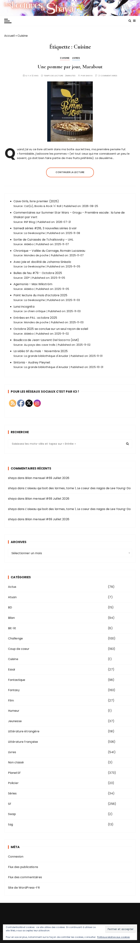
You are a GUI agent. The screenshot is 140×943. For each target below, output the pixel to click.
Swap (12, 814)
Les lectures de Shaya (70, 8)
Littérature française (23, 742)
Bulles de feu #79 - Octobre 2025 (37, 273)
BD (10, 607)
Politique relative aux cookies (113, 937)
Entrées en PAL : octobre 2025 (35, 318)
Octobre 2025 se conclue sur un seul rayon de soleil (50, 329)
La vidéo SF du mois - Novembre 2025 (40, 351)
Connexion (15, 856)
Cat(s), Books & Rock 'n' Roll (42, 206)
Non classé (16, 762)
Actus (12, 587)
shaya (89, 76)
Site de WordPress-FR (24, 888)
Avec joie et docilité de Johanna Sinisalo (42, 262)
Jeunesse (15, 721)
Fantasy (14, 690)
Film (11, 700)
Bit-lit (12, 628)
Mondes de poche (36, 255)
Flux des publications (23, 867)
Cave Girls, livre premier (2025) (36, 201)
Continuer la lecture (70, 172)
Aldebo (29, 244)
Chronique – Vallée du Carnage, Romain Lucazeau (49, 251)
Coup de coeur (19, 649)
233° (27, 278)
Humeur (14, 711)
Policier (13, 783)
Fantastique (16, 680)
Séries (12, 793)
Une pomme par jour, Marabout (70, 67)
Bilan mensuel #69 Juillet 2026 (47, 478)
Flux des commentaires (25, 877)
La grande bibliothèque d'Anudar (46, 356)
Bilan (11, 618)
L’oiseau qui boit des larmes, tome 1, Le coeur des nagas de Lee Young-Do (78, 488)
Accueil (9, 36)
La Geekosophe (34, 233)
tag (10, 824)
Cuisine (64, 58)
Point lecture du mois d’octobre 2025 (40, 295)
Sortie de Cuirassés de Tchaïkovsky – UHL (43, 239)
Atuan (12, 597)
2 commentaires (107, 76)
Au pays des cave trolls (39, 345)
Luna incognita (23, 306)
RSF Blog (29, 222)
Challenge (15, 638)
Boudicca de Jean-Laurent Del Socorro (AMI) (46, 340)
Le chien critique (35, 311)
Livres (76, 58)
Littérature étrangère (23, 731)
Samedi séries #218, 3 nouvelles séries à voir (45, 228)
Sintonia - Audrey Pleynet (31, 362)
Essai (11, 669)
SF (9, 804)
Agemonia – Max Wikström (32, 284)
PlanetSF (14, 773)
